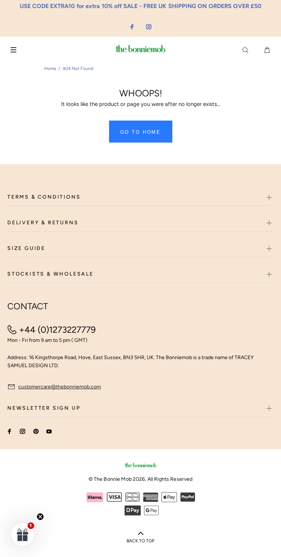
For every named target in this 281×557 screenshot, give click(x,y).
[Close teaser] (40, 516)
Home (50, 68)
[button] (22, 534)
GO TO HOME (140, 132)
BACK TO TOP (140, 540)
